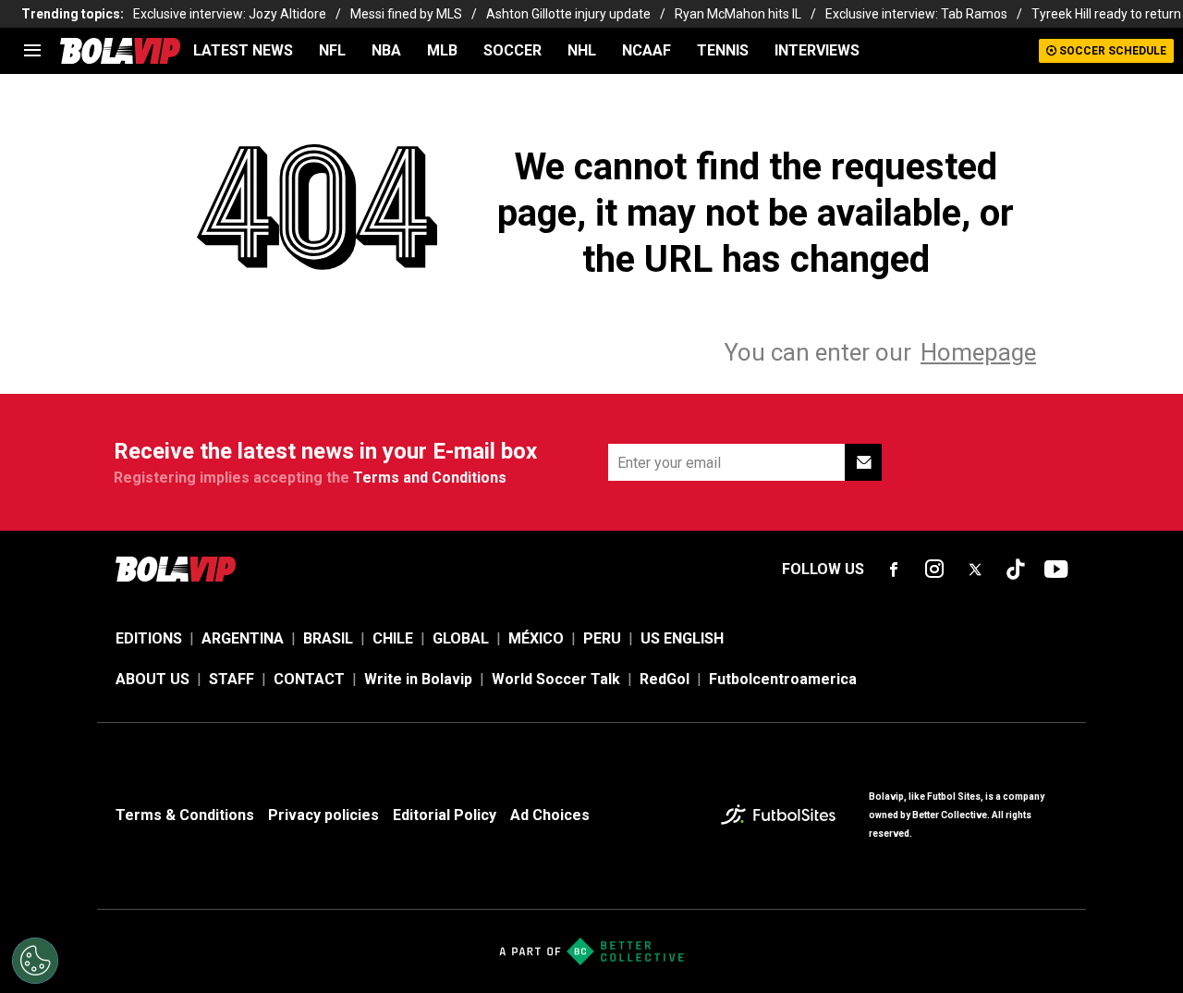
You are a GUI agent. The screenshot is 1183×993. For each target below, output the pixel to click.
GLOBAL (461, 638)
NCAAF (646, 50)
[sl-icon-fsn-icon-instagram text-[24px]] (934, 569)
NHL (581, 50)
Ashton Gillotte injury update (568, 13)
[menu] (32, 51)
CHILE (392, 638)
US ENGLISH (682, 638)
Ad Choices (550, 815)
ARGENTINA (242, 638)
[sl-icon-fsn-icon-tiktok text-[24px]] (1016, 569)
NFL (332, 50)
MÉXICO (536, 638)
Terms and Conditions (429, 477)
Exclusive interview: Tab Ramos (916, 13)
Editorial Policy (444, 815)
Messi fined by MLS (406, 13)
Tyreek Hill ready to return (1106, 13)
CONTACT (309, 679)
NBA (386, 50)
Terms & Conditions (185, 815)
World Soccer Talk (556, 679)
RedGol (664, 679)
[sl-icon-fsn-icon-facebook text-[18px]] (894, 569)
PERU (602, 638)
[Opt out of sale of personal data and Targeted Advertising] (35, 961)
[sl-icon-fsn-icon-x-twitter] (975, 569)
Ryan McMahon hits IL (738, 13)
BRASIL (328, 638)
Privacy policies (323, 815)
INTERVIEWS (817, 50)
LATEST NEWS (243, 50)
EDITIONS (149, 638)
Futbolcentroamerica (783, 679)
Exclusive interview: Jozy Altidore (229, 13)
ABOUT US (152, 679)
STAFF (231, 679)
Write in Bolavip (418, 679)
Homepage (978, 352)
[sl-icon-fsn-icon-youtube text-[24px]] (1056, 569)
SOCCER (512, 50)
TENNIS (723, 50)
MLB (442, 50)
